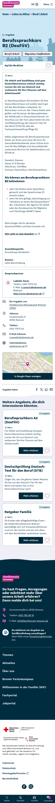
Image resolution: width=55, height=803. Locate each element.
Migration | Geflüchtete (37, 53)
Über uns (8, 671)
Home (5, 14)
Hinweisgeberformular (14, 773)
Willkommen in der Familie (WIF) (24, 687)
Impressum (8, 762)
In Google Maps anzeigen (27, 376)
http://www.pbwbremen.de (27, 293)
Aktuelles (8, 663)
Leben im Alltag (20, 14)
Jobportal (9, 703)
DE (32, 4)
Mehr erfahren (33, 450)
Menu (46, 4)
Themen (7, 655)
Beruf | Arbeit (40, 14)
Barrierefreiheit (10, 778)
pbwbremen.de (17, 346)
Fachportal (9, 695)
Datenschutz (9, 768)
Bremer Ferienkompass (17, 679)
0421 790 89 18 (26, 615)
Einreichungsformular (40, 636)
